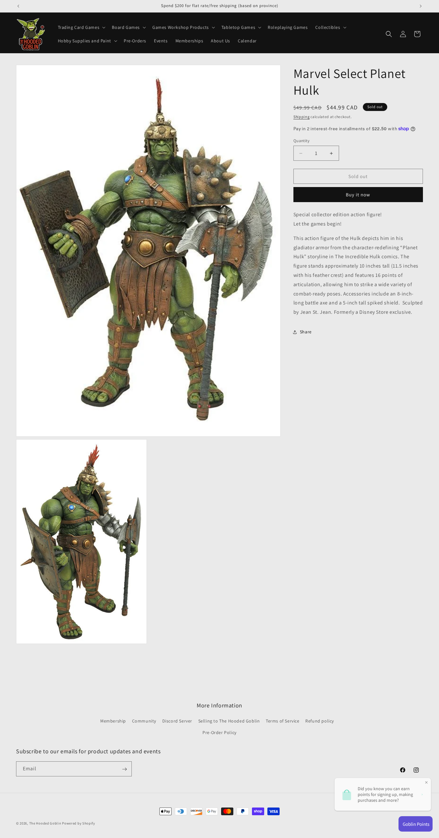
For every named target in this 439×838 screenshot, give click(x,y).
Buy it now (358, 195)
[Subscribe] (124, 769)
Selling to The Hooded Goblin (229, 721)
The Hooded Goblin (45, 823)
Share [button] (306, 332)
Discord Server (177, 721)
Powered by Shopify (78, 823)
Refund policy (319, 721)
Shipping (301, 116)
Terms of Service (283, 721)
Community (144, 721)
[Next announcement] (421, 6)
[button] (81, 27)
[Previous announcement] (18, 6)
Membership (113, 721)
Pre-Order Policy (219, 732)
